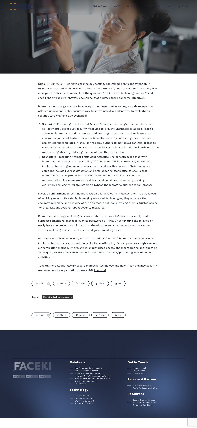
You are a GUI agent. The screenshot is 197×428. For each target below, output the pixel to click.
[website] (100, 270)
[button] (86, 368)
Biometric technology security (57, 297)
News (98, 51)
